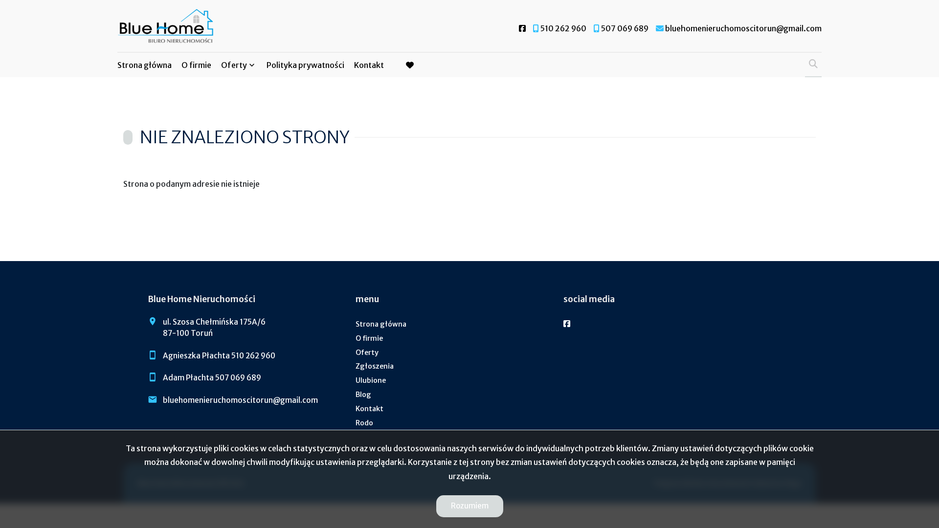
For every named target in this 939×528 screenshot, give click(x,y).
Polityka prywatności (305, 65)
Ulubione (371, 380)
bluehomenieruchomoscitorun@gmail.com (240, 400)
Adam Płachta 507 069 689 (212, 377)
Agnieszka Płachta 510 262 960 (219, 355)
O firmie (196, 65)
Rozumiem (470, 505)
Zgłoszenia (375, 366)
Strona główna (144, 65)
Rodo (364, 422)
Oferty (234, 65)
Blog (363, 394)
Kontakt (369, 65)
